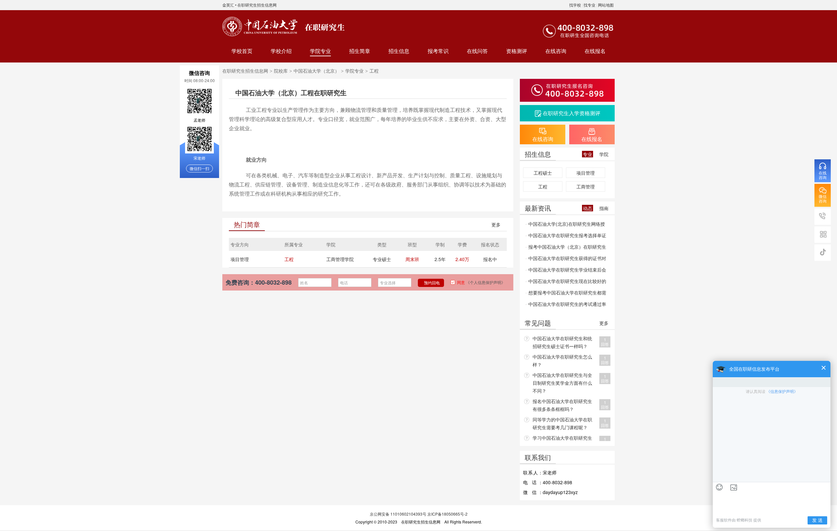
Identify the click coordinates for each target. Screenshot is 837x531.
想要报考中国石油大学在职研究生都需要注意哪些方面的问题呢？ (565, 293)
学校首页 (241, 51)
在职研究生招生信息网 (257, 5)
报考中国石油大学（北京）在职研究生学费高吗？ (565, 248)
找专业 (589, 5)
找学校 (575, 5)
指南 (603, 208)
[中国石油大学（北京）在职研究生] (260, 26)
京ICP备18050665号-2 (447, 514)
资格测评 (516, 51)
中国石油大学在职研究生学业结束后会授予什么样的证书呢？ (565, 270)
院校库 (281, 70)
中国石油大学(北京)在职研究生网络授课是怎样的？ (565, 225)
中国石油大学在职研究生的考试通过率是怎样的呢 (565, 305)
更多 (496, 224)
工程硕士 (543, 172)
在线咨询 (555, 51)
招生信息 (398, 51)
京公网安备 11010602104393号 (398, 514)
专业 (587, 154)
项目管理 (240, 259)
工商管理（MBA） (585, 187)
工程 (289, 259)
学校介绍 (281, 51)
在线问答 (477, 51)
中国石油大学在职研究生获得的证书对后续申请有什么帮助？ (565, 259)
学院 (603, 154)
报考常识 (438, 51)
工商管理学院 (340, 259)
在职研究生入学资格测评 (571, 113)
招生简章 (359, 51)
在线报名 (595, 51)
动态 (587, 208)
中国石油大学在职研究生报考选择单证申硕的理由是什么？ (565, 236)
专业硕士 (382, 259)
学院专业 (320, 51)
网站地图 (606, 5)
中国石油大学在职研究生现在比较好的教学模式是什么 (565, 282)
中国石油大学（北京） (316, 70)
